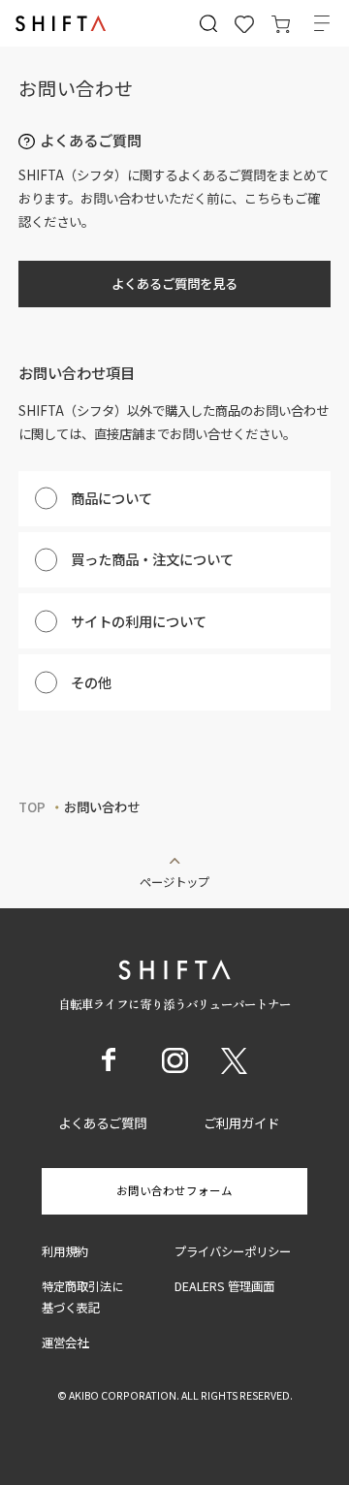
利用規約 (65, 1251)
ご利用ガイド (241, 1122)
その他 (91, 682)
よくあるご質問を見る (174, 283)
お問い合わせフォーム (174, 1190)
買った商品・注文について (152, 559)
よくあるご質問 (102, 1122)
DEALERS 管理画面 (224, 1286)
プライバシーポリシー (232, 1251)
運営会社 (65, 1342)
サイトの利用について (138, 621)
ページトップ (174, 880)
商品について (111, 498)
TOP (32, 806)
